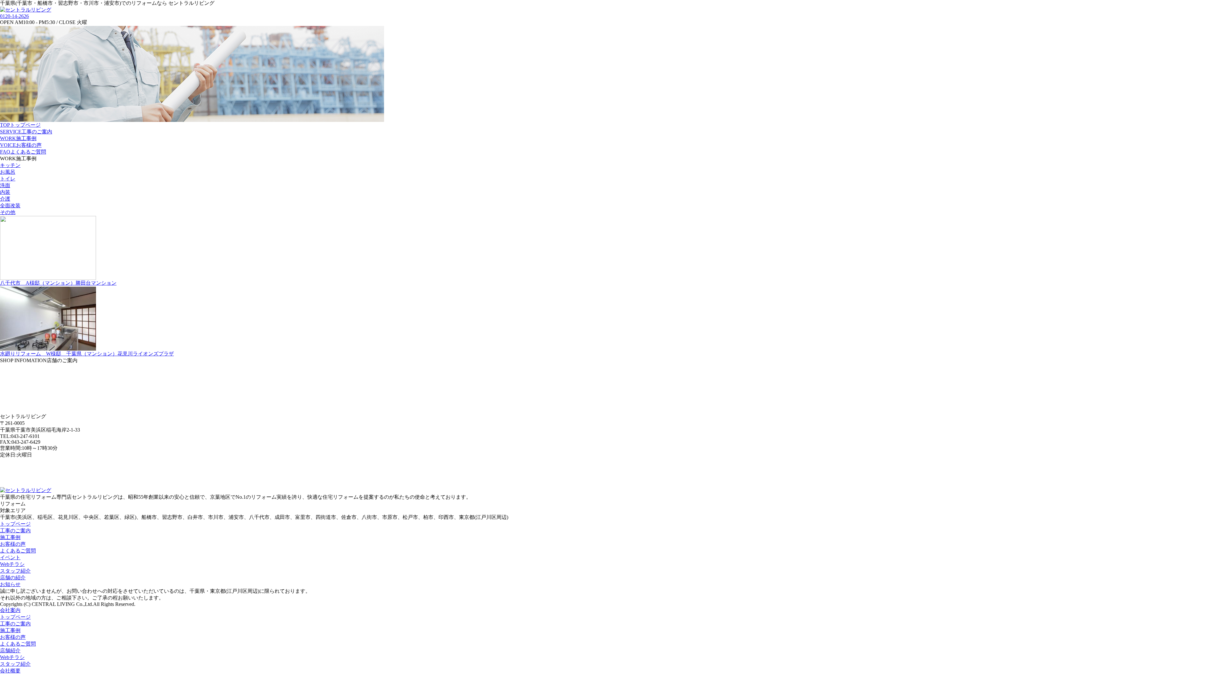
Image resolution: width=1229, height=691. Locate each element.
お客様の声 (13, 544)
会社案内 (10, 610)
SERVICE (26, 131)
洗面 (5, 185)
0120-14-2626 (14, 16)
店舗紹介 (10, 650)
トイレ (7, 178)
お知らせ (10, 584)
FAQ (23, 152)
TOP (20, 125)
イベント (10, 557)
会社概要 (10, 670)
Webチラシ (12, 564)
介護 (5, 199)
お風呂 (7, 172)
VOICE (21, 145)
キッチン (10, 165)
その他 (7, 212)
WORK (18, 138)
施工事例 (10, 537)
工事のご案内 (15, 530)
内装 (5, 192)
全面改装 (10, 205)
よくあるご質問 (18, 550)
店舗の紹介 (13, 577)
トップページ (15, 524)
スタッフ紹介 (15, 571)
